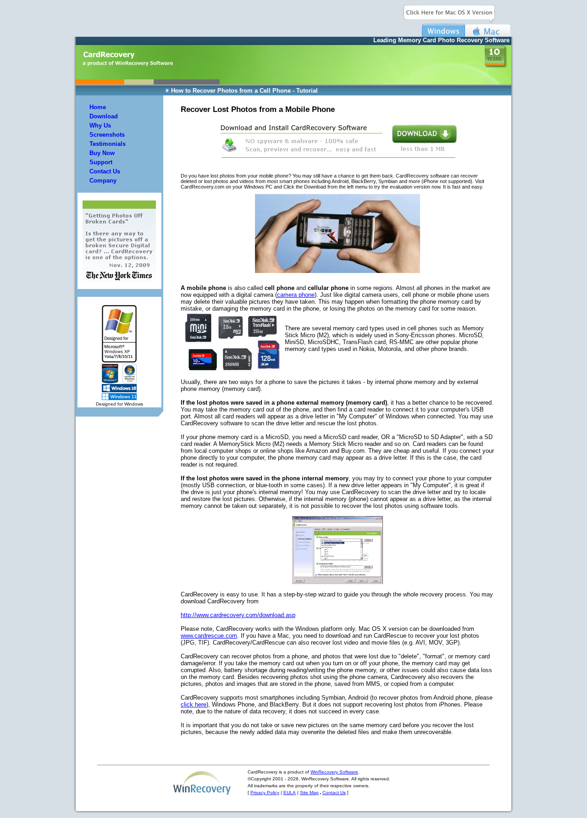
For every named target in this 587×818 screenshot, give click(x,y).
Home (97, 107)
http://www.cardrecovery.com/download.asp (238, 615)
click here (193, 704)
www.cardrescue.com (209, 635)
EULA (289, 792)
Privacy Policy (264, 792)
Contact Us (334, 792)
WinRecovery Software (334, 771)
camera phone (296, 294)
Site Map (309, 792)
